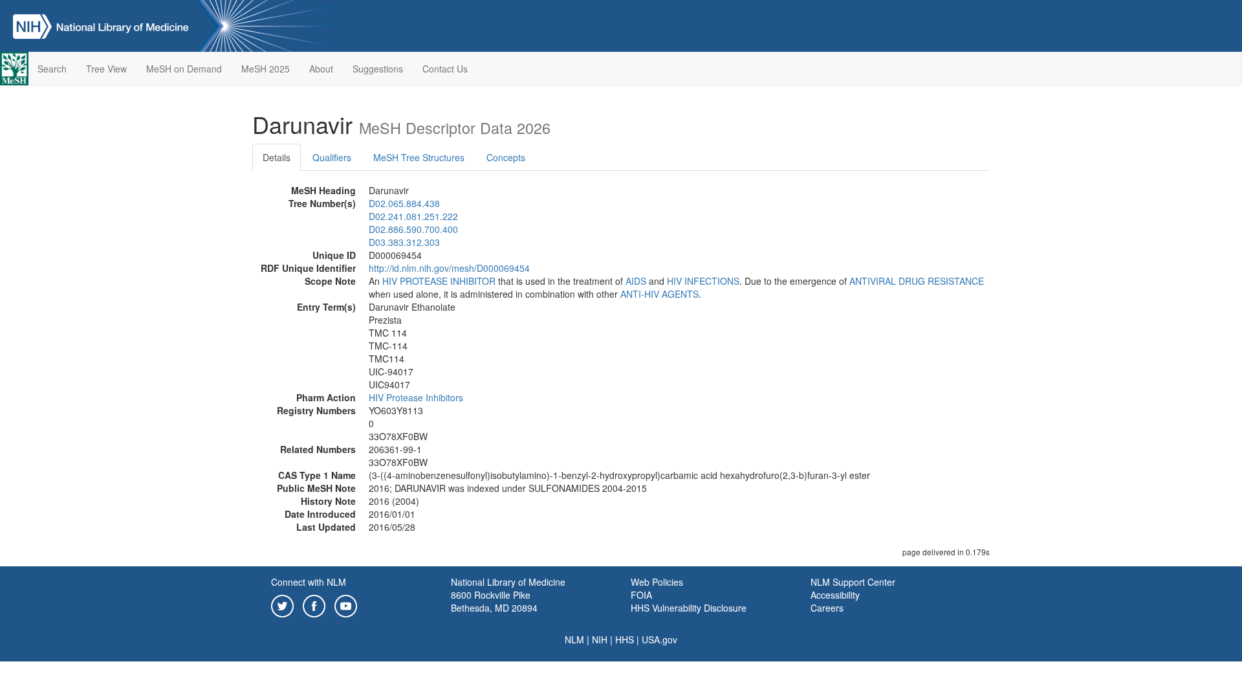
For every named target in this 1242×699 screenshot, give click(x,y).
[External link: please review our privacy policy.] (282, 604)
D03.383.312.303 (404, 242)
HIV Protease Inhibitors (416, 397)
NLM (574, 639)
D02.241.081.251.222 (413, 216)
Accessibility (835, 594)
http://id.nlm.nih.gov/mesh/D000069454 (449, 267)
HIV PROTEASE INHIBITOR (439, 280)
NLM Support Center (853, 581)
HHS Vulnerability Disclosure (688, 607)
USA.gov (659, 639)
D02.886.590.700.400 (413, 229)
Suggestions (378, 68)
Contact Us (445, 68)
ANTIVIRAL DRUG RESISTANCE (916, 280)
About (321, 68)
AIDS (636, 280)
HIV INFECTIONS (703, 280)
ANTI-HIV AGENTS (659, 293)
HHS (624, 639)
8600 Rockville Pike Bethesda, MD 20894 (494, 601)
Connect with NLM (308, 581)
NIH (599, 639)
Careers (827, 607)
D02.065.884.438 (404, 203)
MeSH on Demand (184, 68)
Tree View (106, 68)
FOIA (641, 594)
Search (52, 68)
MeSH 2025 (265, 68)
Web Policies (657, 581)
